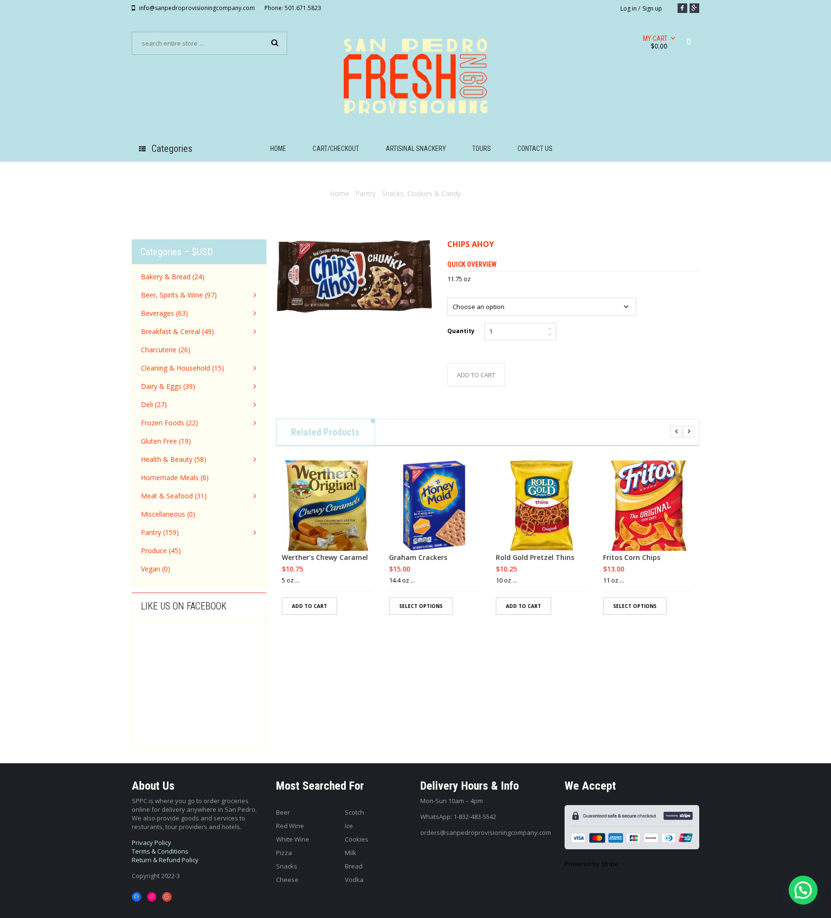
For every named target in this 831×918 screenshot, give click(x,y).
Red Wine (290, 825)
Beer (283, 812)
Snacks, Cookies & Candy (421, 193)
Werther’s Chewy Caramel (325, 557)
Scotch (354, 812)
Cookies (356, 839)
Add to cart (476, 375)
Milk (350, 852)
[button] (803, 890)
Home (339, 193)
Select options (420, 606)
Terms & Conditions (160, 851)
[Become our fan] (682, 8)
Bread (354, 866)
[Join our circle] (694, 8)
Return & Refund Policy (165, 860)
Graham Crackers (418, 557)
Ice (349, 825)
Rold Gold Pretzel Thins (535, 557)
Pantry (365, 193)
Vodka (354, 879)
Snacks (286, 866)
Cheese (287, 879)
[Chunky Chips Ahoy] (354, 276)
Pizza (284, 852)
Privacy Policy (151, 842)
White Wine (292, 839)
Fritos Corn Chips (631, 557)
